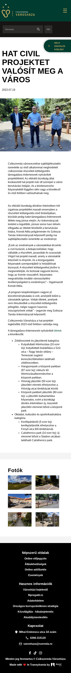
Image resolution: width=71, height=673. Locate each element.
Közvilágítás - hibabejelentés (35, 611)
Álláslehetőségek (35, 564)
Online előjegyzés (35, 558)
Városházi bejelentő (35, 589)
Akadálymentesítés (36, 617)
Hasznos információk (35, 584)
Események (35, 575)
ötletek (58, 330)
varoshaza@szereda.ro (35, 644)
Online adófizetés (35, 569)
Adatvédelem (35, 600)
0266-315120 (35, 638)
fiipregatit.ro (35, 595)
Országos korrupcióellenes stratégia (35, 606)
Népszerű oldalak (35, 553)
